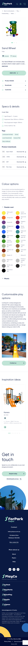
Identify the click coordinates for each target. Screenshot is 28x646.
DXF (7, 162)
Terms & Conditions (19, 641)
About (14, 554)
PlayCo (14, 558)
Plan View (9, 167)
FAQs (14, 561)
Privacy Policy (7, 641)
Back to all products (9, 11)
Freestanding (5, 13)
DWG (8, 157)
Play (18, 11)
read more (5, 66)
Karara (6, 412)
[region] (14, 240)
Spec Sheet (9, 151)
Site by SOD (14, 644)
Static (12, 13)
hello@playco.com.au (14, 531)
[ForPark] (8, 4)
